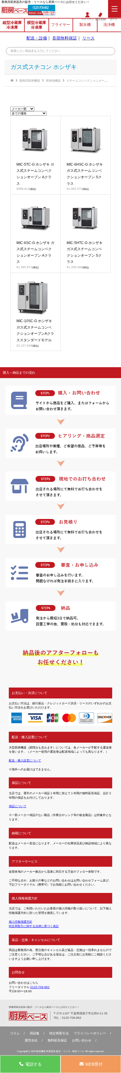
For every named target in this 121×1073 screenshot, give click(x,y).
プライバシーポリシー (90, 1033)
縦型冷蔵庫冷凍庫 (12, 24)
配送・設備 (36, 38)
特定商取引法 (59, 1033)
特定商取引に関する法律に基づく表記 (34, 926)
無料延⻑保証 (57, 1040)
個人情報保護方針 (20, 921)
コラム (15, 1033)
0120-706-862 (40, 8)
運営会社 (31, 1040)
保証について (17, 806)
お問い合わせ (81, 1040)
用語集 (34, 1033)
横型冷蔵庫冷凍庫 (36, 24)
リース (88, 38)
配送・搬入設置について (25, 760)
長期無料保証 (64, 38)
